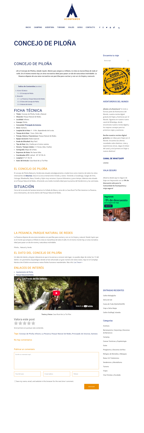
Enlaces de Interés (24, 104)
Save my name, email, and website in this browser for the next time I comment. (45, 381)
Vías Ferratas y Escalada (111, 375)
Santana (94, 334)
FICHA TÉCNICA (21, 91)
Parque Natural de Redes (25, 275)
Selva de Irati (107, 300)
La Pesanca (46, 334)
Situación (19, 96)
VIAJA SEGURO (110, 170)
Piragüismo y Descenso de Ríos (114, 350)
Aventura (106, 326)
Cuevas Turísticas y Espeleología (114, 341)
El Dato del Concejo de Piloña (28, 101)
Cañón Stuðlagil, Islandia (111, 312)
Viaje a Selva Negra (110, 308)
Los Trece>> (78, 262)
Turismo (106, 367)
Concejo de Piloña (26, 334)
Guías (105, 345)
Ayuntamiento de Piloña (24, 272)
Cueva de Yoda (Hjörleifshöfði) (114, 304)
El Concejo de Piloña (25, 93)
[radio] (16, 323)
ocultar (38, 86)
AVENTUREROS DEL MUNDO (116, 101)
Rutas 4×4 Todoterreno (111, 358)
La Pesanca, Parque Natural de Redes (31, 99)
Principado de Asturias (81, 334)
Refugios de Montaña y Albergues (115, 354)
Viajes (105, 371)
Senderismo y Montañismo (112, 362)
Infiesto (38, 334)
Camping (106, 337)
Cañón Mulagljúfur (109, 296)
